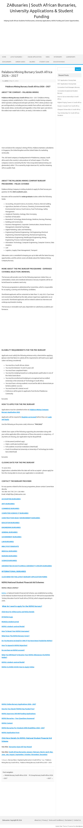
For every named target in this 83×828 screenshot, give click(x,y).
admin (6, 81)
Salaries (32, 61)
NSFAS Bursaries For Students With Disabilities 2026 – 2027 (23, 728)
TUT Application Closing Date (66, 80)
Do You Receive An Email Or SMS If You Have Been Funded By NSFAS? (27, 641)
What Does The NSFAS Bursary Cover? (16, 636)
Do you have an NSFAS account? (13, 650)
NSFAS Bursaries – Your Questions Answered (18, 718)
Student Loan (44, 61)
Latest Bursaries (16, 57)
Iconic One (59, 826)
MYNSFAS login (7, 617)
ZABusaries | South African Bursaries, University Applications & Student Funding (41, 11)
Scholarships (6, 61)
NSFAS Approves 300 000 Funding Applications (19, 714)
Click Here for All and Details (18, 612)
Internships (58, 57)
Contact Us (77, 820)
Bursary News (12, 760)
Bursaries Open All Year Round (20, 747)
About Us (37, 820)
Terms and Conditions (56, 820)
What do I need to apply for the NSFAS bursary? (22, 606)
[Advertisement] (41, 37)
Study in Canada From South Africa (68, 106)
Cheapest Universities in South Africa (68, 109)
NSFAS (47, 57)
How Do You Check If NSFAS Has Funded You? (18, 709)
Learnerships (70, 57)
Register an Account (29, 417)
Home (4, 57)
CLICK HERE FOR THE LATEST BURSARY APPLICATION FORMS (24, 577)
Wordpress (79, 826)
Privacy (44, 820)
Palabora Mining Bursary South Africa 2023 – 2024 (36, 762)
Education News (59, 61)
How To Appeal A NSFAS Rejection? (14, 645)
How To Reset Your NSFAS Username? (15, 631)
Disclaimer (68, 820)
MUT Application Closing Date (66, 84)
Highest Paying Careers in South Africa (69, 102)
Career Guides (20, 61)
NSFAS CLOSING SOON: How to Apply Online (18, 667)
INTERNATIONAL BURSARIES (14, 571)
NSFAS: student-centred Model (13, 626)
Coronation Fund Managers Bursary (68, 87)
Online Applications (35, 57)
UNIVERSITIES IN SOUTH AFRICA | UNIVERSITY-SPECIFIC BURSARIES (27, 566)
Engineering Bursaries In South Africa (29, 760)
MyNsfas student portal (10, 622)
